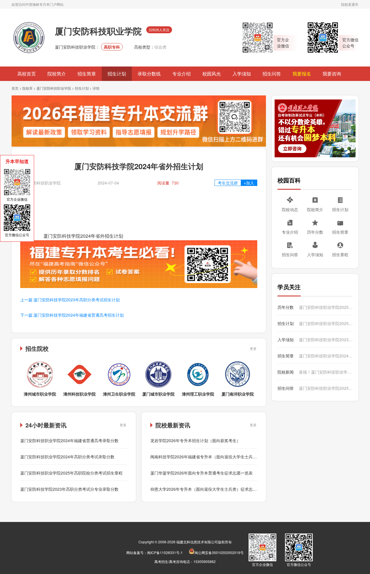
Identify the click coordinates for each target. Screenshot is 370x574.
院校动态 (290, 209)
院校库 (27, 88)
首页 (15, 88)
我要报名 (302, 73)
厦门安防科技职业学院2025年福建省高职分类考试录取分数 (326, 307)
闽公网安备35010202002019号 (219, 552)
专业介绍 (181, 73)
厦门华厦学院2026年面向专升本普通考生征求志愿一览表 (201, 473)
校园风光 (211, 73)
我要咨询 (332, 73)
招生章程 (340, 254)
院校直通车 (349, 4)
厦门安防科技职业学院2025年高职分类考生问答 (326, 388)
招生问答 (271, 73)
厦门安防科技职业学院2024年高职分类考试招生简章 (326, 356)
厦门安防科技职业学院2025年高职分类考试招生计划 (326, 323)
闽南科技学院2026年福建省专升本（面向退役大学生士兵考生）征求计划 (215, 456)
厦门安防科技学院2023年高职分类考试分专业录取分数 (69, 489)
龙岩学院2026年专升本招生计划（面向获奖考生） (195, 440)
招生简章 (86, 73)
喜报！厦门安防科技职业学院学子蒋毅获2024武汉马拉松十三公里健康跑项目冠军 (326, 372)
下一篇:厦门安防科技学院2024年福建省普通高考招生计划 (72, 315)
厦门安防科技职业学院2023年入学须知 (326, 339)
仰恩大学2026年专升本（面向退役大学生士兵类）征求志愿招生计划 (211, 489)
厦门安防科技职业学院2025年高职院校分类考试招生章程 (71, 473)
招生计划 (117, 73)
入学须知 (241, 73)
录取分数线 (149, 73)
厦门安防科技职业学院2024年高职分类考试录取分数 (67, 456)
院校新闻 (286, 372)
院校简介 (56, 73)
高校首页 (26, 73)
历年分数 (315, 232)
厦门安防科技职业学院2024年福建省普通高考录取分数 (69, 440)
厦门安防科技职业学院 (53, 88)
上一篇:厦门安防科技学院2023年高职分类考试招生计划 (70, 299)
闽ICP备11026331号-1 (165, 552)
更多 (253, 348)
